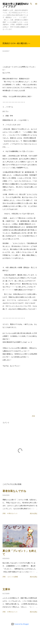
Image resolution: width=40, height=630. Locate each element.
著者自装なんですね (14, 490)
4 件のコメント (12, 513)
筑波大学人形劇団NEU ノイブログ (15, 5)
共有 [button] (33, 416)
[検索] (31, 4)
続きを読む (33, 513)
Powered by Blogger (21, 624)
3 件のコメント (12, 612)
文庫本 (6, 589)
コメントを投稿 (12, 577)
